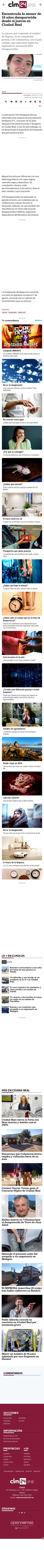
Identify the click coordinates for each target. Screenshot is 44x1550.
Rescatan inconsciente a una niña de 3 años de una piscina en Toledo (26, 969)
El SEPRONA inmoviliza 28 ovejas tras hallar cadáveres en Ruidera (22, 1289)
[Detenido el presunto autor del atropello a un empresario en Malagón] (22, 1240)
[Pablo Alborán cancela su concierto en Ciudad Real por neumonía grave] (22, 1306)
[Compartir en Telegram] (35, 101)
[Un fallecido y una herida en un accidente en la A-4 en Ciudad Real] (5, 980)
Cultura (21, 1421)
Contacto (36, 1471)
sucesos (4, 312)
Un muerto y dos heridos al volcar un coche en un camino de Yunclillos (26, 999)
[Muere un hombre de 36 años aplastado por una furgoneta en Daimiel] (22, 1340)
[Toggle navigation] (3, 4)
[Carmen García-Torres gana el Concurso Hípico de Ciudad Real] (22, 1174)
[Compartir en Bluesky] (30, 101)
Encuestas (27, 1459)
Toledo (6, 1465)
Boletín (29, 1471)
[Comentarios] (6, 101)
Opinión (26, 1454)
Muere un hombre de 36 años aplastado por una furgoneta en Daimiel (20, 1356)
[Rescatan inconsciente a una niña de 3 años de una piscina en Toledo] (5, 970)
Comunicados (9, 1471)
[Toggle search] (40, 4)
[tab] (4, 962)
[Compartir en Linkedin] (40, 101)
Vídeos (26, 1462)
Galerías (27, 1465)
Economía (22, 1418)
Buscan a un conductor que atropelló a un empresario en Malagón (23, 1009)
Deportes (6, 1423)
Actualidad (7, 1418)
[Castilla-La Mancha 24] (22, 4)
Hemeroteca (19, 1471)
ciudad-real (21, 312)
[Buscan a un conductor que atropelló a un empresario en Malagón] (5, 1009)
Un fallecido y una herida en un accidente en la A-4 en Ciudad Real (25, 979)
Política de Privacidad (11, 1439)
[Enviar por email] (11, 101)
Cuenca (5, 1459)
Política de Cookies (10, 1441)
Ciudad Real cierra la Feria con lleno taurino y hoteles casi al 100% (20, 1122)
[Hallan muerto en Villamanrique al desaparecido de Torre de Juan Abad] (22, 1206)
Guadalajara (8, 1462)
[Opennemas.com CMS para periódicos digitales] (22, 1525)
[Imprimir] (16, 101)
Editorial (27, 1456)
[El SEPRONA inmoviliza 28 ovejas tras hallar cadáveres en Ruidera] (22, 1274)
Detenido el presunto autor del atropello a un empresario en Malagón (19, 1256)
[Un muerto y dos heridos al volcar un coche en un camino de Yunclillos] (5, 1000)
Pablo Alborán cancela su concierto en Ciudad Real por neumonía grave (19, 1322)
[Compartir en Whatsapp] (40, 106)
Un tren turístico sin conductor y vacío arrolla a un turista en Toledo (25, 989)
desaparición (13, 312)
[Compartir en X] (25, 101)
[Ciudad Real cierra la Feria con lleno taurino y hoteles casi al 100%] (22, 1106)
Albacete (6, 1454)
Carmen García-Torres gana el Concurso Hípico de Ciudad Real (21, 1189)
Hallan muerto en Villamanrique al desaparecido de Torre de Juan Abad (21, 1222)
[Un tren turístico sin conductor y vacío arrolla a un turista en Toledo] (5, 990)
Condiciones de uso (10, 1436)
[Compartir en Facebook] (21, 101)
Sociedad (6, 1421)
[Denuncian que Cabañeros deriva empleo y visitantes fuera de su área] (22, 1140)
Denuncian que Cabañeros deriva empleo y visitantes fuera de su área (22, 1156)
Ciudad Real (7, 1456)
